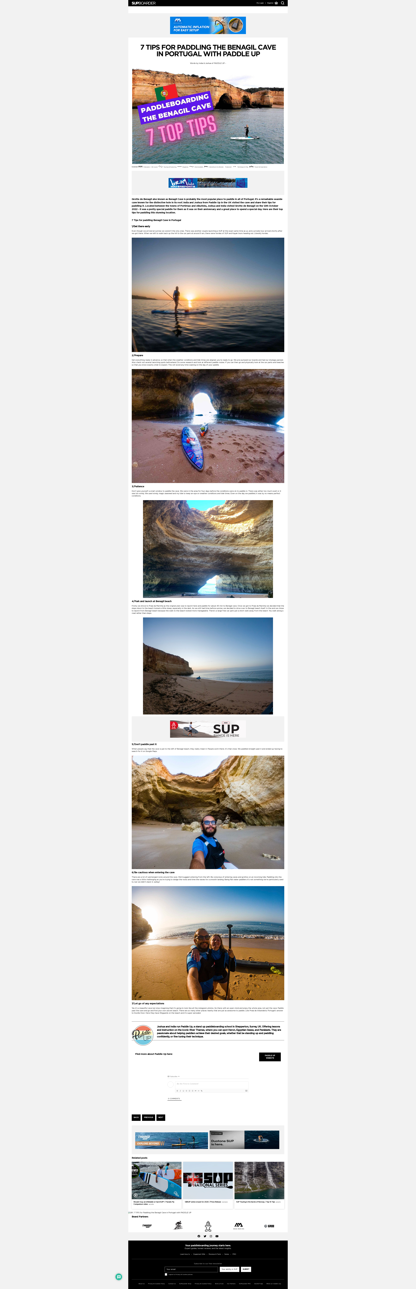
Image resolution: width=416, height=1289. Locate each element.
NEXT (160, 1117)
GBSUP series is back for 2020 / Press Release (206, 1202)
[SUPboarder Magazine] (144, 3)
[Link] (201, 1091)
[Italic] (180, 1091)
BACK (136, 1117)
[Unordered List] (192, 1091)
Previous (130, 1226)
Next (286, 1226)
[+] (207, 1090)
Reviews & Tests (215, 1254)
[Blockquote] (195, 1091)
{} (204, 1090)
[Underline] (183, 1091)
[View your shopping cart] (276, 3)
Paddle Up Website (270, 1057)
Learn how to (185, 1254)
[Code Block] (198, 1091)
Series (226, 1254)
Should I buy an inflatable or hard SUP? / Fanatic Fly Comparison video (153, 1203)
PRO (234, 1254)
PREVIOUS (148, 1117)
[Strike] (186, 1091)
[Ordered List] (189, 1091)
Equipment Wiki (199, 1254)
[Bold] (177, 1091)
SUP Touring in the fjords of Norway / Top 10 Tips (258, 1202)
